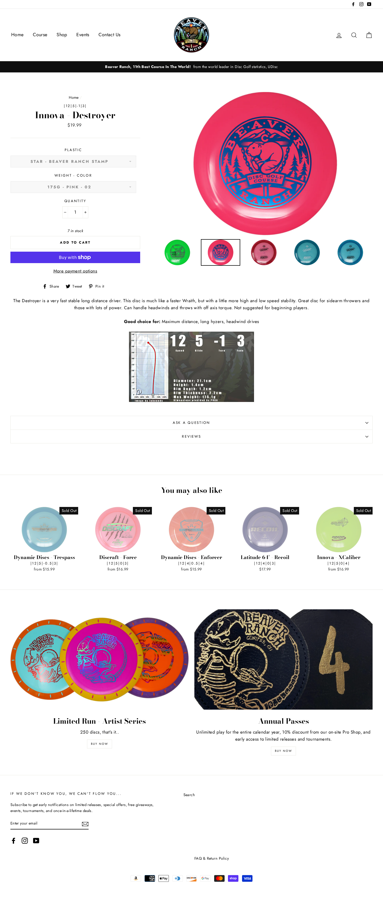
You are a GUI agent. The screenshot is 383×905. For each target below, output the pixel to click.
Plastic (73, 149)
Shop (62, 34)
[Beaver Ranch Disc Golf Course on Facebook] (13, 840)
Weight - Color (73, 175)
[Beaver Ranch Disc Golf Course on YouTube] (36, 840)
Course (40, 34)
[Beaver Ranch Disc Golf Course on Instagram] (25, 840)
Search (189, 794)
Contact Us (109, 34)
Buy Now (99, 744)
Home (17, 34)
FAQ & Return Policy (211, 858)
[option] (191, 67)
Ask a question (191, 422)
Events (82, 34)
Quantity (75, 200)
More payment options (75, 271)
